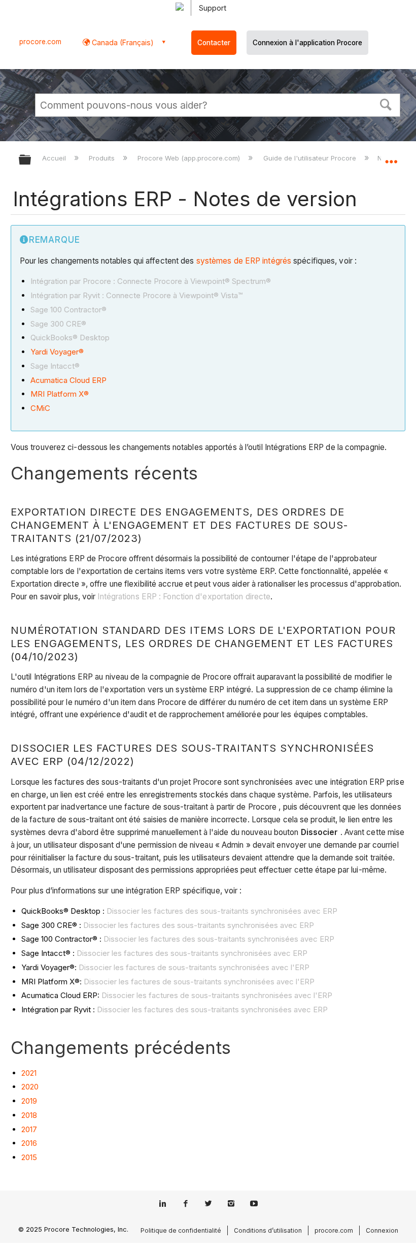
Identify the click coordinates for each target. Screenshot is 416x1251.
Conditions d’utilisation (268, 1230)
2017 (29, 1129)
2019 (29, 1101)
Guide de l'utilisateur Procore (310, 158)
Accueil (55, 158)
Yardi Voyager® (57, 352)
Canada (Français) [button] (122, 42)
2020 (30, 1087)
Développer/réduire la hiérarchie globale (31, 160)
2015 (29, 1157)
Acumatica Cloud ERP (68, 380)
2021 (29, 1073)
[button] (386, 103)
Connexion (382, 1230)
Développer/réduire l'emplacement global (391, 156)
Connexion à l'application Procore (307, 43)
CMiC (40, 408)
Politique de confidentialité (181, 1230)
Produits (103, 158)
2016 (29, 1143)
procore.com (40, 42)
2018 (29, 1115)
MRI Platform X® (59, 394)
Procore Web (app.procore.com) (189, 158)
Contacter (213, 43)
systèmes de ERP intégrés (243, 261)
